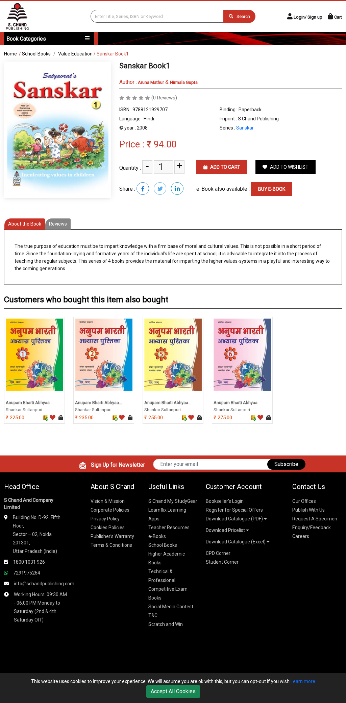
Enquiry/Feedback (311, 527)
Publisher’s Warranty (112, 536)
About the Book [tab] (24, 224)
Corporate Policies (110, 510)
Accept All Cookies (173, 691)
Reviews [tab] (58, 224)
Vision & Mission (108, 501)
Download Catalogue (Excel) (236, 541)
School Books (36, 53)
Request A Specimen (314, 518)
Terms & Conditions (111, 545)
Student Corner (222, 562)
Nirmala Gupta (184, 82)
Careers (300, 536)
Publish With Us (308, 510)
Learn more (303, 681)
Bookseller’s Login (225, 501)
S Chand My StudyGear (172, 501)
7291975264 (26, 573)
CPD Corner (218, 553)
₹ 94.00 (161, 144)
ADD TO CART (224, 167)
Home (10, 53)
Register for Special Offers (234, 510)
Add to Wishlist (288, 167)
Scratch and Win (165, 624)
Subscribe (286, 464)
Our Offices (304, 501)
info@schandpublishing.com (44, 583)
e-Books (157, 536)
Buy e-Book (271, 189)
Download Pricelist (226, 530)
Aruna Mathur (150, 82)
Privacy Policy (105, 518)
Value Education (75, 53)
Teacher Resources (169, 527)
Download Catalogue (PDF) (235, 518)
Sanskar (245, 128)
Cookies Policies (108, 527)
